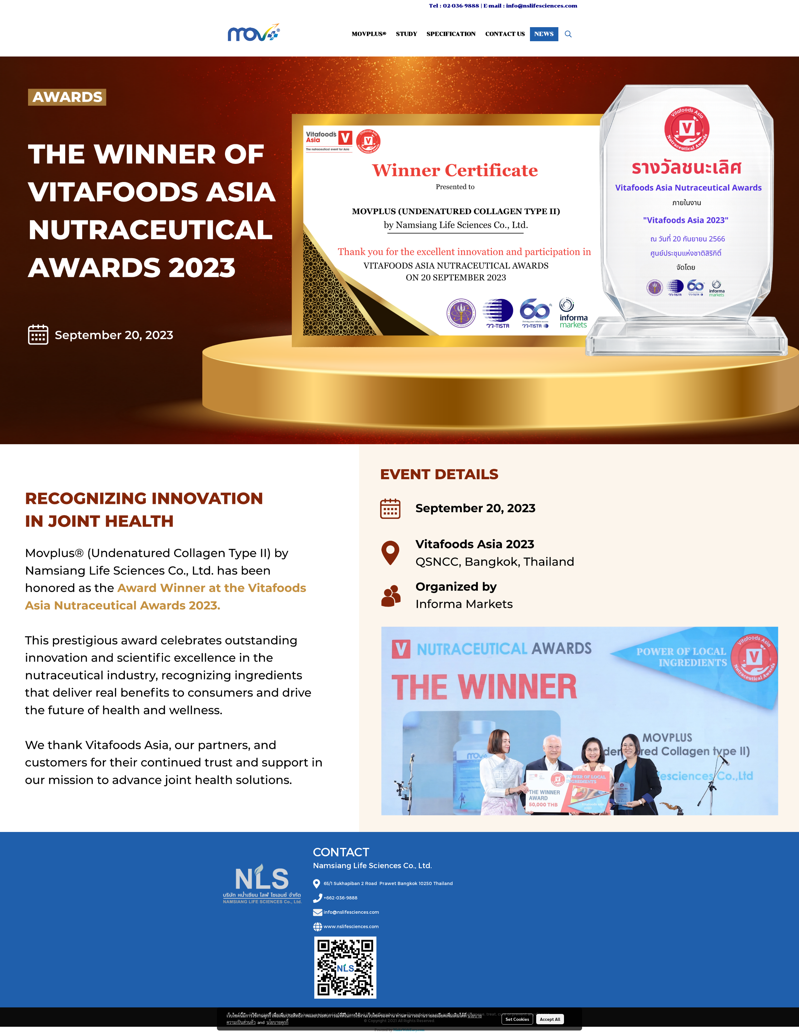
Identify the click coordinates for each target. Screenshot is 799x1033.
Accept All (550, 1019)
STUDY (406, 34)
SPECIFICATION (451, 34)
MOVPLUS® (369, 34)
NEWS (544, 34)
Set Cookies (517, 1019)
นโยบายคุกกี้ (277, 1022)
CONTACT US (505, 34)
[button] (568, 34)
